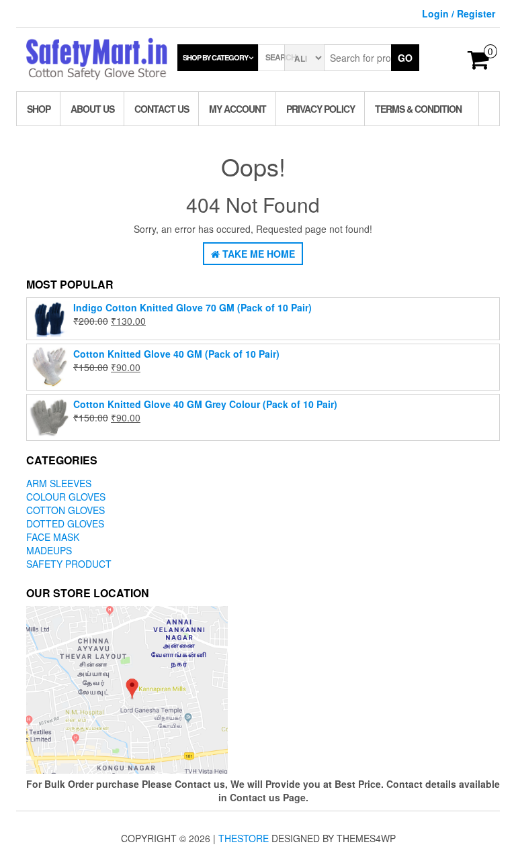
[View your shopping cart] (479, 63)
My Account (237, 108)
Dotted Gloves (65, 523)
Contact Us (161, 108)
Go (405, 57)
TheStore (243, 838)
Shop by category (215, 57)
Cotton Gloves (65, 510)
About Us (92, 108)
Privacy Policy (320, 108)
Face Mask (52, 537)
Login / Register (458, 13)
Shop (38, 108)
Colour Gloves (65, 496)
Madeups (49, 550)
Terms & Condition (418, 108)
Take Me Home (257, 253)
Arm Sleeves (58, 483)
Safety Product (69, 563)
